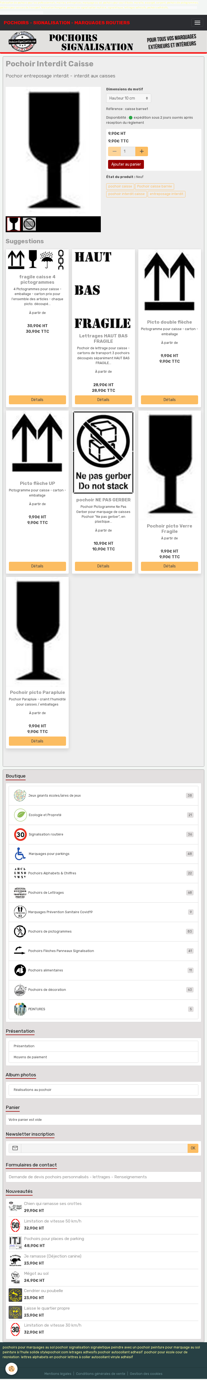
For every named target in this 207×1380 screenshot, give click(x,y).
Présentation (24, 1046)
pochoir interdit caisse (126, 194)
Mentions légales (57, 1374)
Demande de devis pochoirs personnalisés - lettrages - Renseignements (78, 1176)
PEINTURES (110, 1009)
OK (193, 1148)
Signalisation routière (110, 834)
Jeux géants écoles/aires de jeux (110, 795)
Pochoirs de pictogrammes (110, 931)
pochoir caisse (120, 186)
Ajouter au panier (126, 164)
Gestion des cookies (146, 1374)
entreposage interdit (166, 194)
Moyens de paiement (30, 1057)
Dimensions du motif (124, 89)
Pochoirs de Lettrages (110, 893)
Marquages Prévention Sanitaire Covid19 (110, 912)
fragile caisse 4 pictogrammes (37, 279)
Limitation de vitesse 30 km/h (52, 1325)
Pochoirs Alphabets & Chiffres (110, 873)
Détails (37, 400)
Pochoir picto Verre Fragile (169, 528)
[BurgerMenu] (197, 23)
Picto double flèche (169, 322)
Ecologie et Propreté (110, 815)
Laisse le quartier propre (47, 1308)
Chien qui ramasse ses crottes (53, 1203)
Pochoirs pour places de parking (54, 1238)
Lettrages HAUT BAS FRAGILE (103, 338)
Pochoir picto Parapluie (37, 692)
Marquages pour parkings (110, 854)
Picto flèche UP (37, 483)
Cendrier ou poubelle (43, 1290)
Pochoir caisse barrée (154, 186)
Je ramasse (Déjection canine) (52, 1256)
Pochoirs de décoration (110, 990)
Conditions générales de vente (100, 1374)
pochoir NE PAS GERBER (103, 499)
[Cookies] (11, 1369)
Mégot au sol (36, 1273)
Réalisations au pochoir (32, 1090)
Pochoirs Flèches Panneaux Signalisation (110, 951)
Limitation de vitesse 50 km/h (52, 1221)
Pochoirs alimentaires (110, 970)
